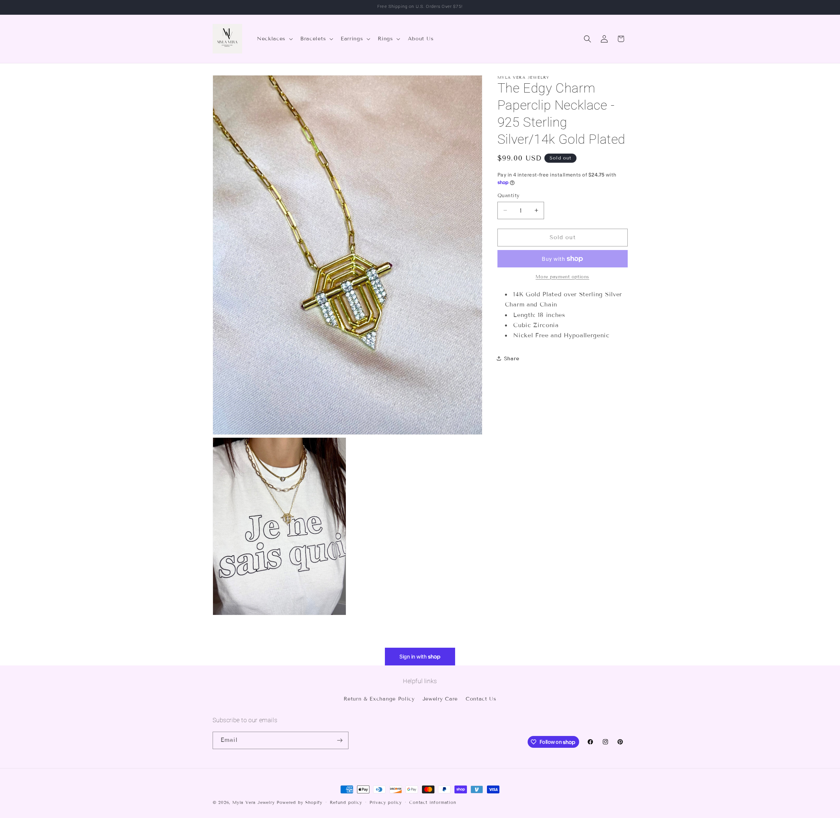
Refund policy (346, 802)
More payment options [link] (562, 276)
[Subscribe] (339, 740)
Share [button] (511, 358)
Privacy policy (385, 802)
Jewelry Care (440, 699)
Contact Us (481, 699)
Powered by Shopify (300, 802)
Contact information (432, 802)
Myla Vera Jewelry (253, 802)
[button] (274, 39)
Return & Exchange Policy (379, 699)
